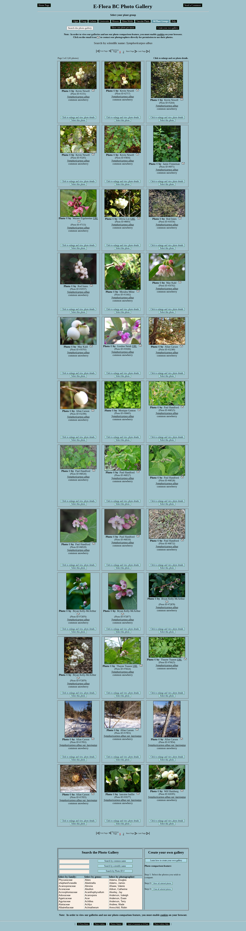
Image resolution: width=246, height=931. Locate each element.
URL (95, 218)
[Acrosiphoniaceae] (71, 892)
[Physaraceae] (71, 880)
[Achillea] (96, 901)
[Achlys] (96, 904)
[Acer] (96, 898)
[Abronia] (96, 886)
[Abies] (96, 880)
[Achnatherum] (96, 907)
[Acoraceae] (71, 889)
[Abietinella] (96, 883)
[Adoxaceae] (71, 895)
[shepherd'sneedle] (71, 883)
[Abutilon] (96, 889)
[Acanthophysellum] (96, 892)
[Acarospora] (96, 895)
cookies (161, 34)
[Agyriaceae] (71, 901)
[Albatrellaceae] (71, 907)
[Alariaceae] (71, 904)
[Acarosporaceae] (71, 886)
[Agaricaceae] (71, 898)
